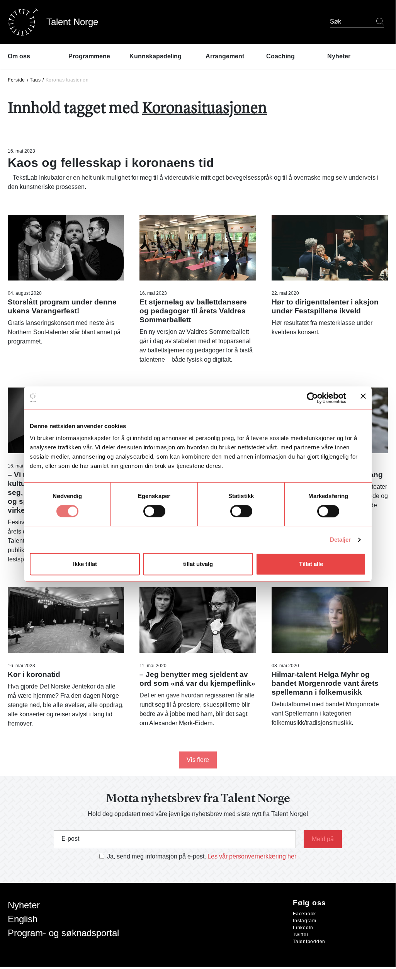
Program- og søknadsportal (63, 933)
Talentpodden (309, 941)
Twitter (300, 934)
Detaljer (340, 539)
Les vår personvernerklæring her (251, 856)
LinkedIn (303, 927)
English (22, 919)
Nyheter (24, 905)
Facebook (304, 913)
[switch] (154, 511)
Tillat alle (311, 564)
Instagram (304, 920)
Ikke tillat (85, 564)
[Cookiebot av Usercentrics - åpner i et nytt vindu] (312, 398)
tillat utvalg (198, 564)
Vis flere (198, 759)
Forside (16, 80)
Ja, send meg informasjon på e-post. (156, 856)
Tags (35, 80)
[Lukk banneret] (363, 397)
